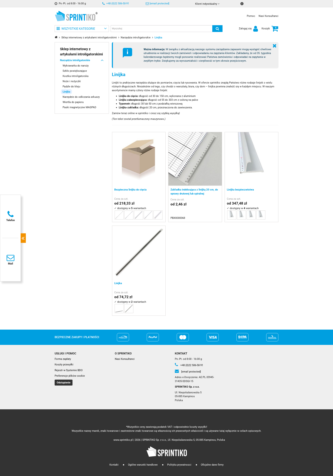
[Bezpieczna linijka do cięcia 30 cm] (158, 215)
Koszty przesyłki (64, 364)
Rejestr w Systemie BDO (69, 370)
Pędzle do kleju (71, 86)
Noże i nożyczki (72, 81)
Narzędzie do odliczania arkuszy (81, 96)
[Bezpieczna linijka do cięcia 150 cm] (119, 215)
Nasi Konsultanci (268, 16)
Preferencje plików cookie (70, 375)
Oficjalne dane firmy (212, 464)
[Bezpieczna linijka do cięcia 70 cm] (148, 215)
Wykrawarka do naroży (76, 65)
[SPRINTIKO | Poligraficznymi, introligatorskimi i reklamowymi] (75, 16)
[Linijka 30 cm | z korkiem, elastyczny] (119, 308)
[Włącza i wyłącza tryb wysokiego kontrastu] (242, 4)
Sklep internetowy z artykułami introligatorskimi (81, 51)
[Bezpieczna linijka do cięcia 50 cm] (138, 215)
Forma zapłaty (63, 359)
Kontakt (113, 464)
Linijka (66, 91)
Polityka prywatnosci (179, 464)
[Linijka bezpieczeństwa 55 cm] (251, 215)
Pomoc (251, 16)
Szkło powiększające (75, 70)
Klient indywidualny (206, 3)
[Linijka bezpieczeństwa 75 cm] (261, 215)
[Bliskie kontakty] (23, 238)
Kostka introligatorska (75, 75)
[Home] (56, 37)
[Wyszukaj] (217, 28)
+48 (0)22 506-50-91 (117, 3)
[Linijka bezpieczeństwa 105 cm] (241, 215)
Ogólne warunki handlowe (143, 464)
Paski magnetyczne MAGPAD (79, 107)
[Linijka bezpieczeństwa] (251, 159)
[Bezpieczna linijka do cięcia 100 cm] (129, 215)
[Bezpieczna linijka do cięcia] (139, 159)
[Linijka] (139, 252)
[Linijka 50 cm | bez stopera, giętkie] (129, 308)
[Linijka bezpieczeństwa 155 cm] (231, 215)
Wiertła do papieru (73, 102)
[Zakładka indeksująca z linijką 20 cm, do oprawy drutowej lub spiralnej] (195, 159)
